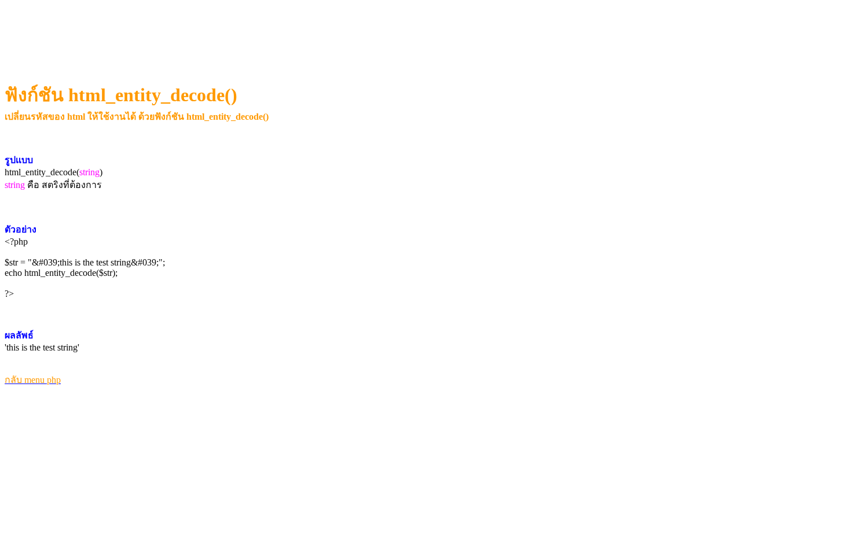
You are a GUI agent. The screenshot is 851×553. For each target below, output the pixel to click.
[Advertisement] (217, 32)
